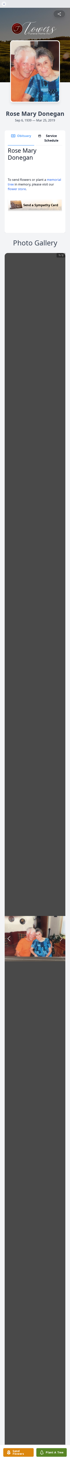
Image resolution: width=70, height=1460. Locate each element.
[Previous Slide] (9, 938)
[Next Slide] (61, 938)
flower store (17, 189)
